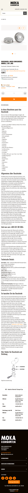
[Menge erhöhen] (25, 93)
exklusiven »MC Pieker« (17, 324)
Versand (11, 75)
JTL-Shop (16, 491)
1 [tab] (12, 53)
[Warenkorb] (26, 9)
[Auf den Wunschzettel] (23, 28)
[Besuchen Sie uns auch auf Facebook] (2, 478)
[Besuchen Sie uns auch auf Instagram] (14, 478)
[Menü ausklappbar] (2, 9)
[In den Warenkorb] (3, 24)
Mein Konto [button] (22, 9)
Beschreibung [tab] (4, 105)
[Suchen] (25, 13)
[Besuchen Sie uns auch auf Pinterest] (10, 478)
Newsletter (17, 9)
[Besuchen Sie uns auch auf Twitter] (6, 478)
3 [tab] (15, 53)
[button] (14, 458)
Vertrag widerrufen (14, 482)
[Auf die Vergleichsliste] (19, 28)
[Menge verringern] (3, 93)
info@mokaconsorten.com (7, 454)
